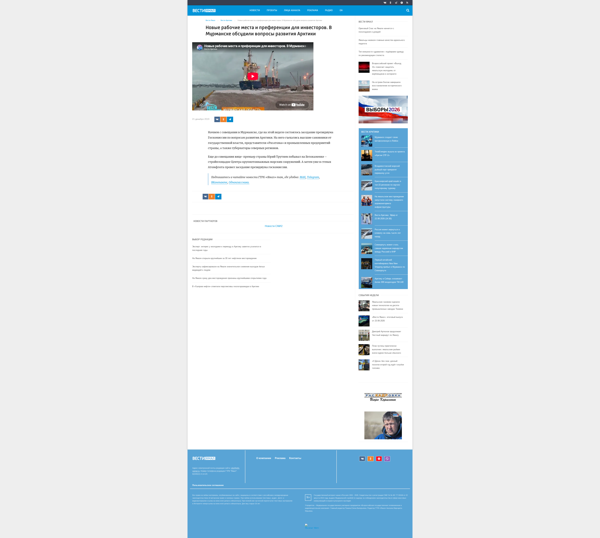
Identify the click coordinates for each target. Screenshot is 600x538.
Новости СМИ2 (273, 226)
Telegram (313, 177)
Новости (255, 10)
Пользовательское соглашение (208, 485)
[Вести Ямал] (204, 11)
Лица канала (292, 10)
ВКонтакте (219, 182)
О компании (263, 458)
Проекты (272, 10)
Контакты (295, 458)
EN (341, 10)
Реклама (312, 10)
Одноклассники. (239, 182)
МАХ (303, 177)
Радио (329, 10)
